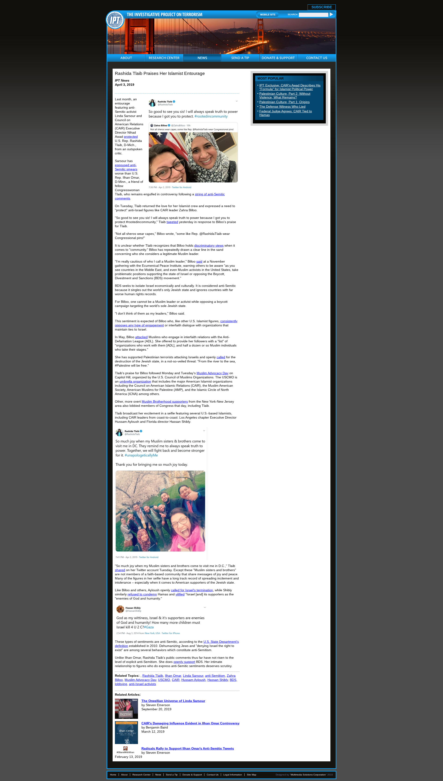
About (124, 774)
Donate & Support (192, 774)
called (221, 357)
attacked (141, 337)
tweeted (172, 222)
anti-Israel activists (142, 684)
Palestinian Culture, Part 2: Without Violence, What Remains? (284, 95)
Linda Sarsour (193, 675)
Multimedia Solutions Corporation (308, 774)
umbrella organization (135, 381)
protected (131, 136)
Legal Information (232, 774)
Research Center (141, 774)
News (158, 774)
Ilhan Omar (173, 675)
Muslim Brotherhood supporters (165, 401)
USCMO (164, 680)
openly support (184, 662)
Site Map (251, 774)
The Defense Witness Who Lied (282, 106)
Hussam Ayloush (193, 680)
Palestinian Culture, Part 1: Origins (284, 102)
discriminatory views (209, 245)
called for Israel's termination (192, 590)
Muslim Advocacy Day (212, 373)
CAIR (176, 680)
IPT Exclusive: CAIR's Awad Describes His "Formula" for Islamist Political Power (289, 87)
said (199, 261)
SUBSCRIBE (321, 7)
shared (120, 570)
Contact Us (213, 774)
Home (113, 774)
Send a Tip (172, 774)
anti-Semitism (215, 675)
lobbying (121, 684)
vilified (180, 594)
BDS (233, 680)
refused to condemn (142, 594)
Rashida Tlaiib (152, 675)
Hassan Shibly (217, 680)
